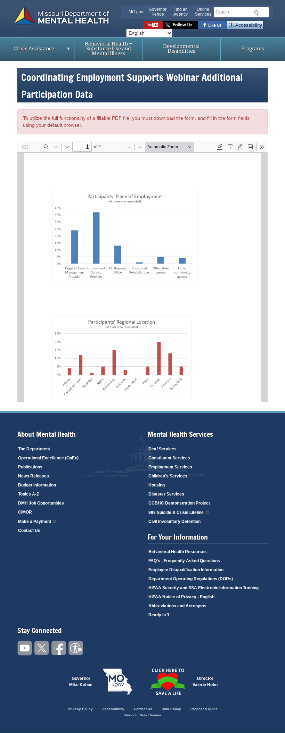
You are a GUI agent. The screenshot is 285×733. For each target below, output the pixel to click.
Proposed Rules (204, 709)
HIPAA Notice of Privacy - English (181, 596)
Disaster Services (166, 494)
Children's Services (167, 476)
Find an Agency (180, 12)
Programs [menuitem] (252, 49)
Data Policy (171, 709)
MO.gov (136, 11)
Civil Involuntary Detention (174, 521)
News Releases (33, 476)
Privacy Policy (80, 709)
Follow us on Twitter (180, 25)
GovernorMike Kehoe (80, 681)
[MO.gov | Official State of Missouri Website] (117, 681)
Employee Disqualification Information (185, 569)
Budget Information (37, 485)
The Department (34, 449)
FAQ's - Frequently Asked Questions (184, 560)
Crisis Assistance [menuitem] (27, 51)
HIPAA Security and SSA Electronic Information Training (203, 587)
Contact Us (29, 530)
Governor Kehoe (157, 12)
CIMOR (25, 512)
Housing (156, 485)
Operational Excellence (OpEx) (48, 458)
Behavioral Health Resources (177, 551)
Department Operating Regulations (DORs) (190, 578)
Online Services (203, 12)
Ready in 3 (158, 615)
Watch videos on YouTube (153, 25)
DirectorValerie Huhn (205, 681)
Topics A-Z (28, 494)
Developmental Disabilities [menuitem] (181, 48)
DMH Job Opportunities (41, 503)
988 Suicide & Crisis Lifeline (176, 512)
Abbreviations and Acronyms (177, 605)
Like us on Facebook (212, 25)
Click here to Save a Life (167, 681)
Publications (30, 467)
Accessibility (245, 25)
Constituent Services (169, 458)
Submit (255, 13)
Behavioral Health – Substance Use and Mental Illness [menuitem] (108, 49)
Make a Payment (34, 521)
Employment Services (170, 467)
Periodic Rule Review (142, 715)
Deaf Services (162, 449)
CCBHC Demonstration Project (179, 503)
